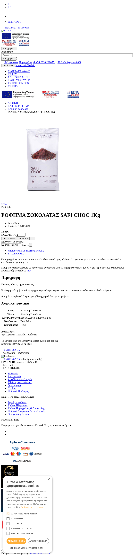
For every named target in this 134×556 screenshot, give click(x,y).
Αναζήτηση (7, 51)
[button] (28, 547)
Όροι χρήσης (14, 385)
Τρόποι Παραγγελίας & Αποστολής (26, 408)
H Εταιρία (13, 373)
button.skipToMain (25, 65)
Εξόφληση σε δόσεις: (12, 241)
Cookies (12, 388)
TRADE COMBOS (18, 83)
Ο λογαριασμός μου (18, 414)
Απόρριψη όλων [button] (38, 541)
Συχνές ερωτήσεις (17, 402)
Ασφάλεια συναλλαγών (20, 379)
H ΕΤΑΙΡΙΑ (14, 21)
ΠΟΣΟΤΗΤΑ (8, 234)
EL (9, 4)
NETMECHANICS (39, 553)
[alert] (27, 514)
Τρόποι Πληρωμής (17, 405)
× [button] (48, 479)
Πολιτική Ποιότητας (18, 391)
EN (9, 7)
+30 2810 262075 (10, 350)
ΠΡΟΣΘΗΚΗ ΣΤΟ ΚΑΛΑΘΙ (15, 238)
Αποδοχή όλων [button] (16, 541)
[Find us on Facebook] (9, 12)
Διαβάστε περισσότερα (32, 507)
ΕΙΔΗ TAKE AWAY (19, 71)
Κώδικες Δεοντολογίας (20, 382)
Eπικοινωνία (14, 376)
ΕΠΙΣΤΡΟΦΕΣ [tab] (16, 253)
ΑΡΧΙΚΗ (13, 103)
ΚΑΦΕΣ (12, 74)
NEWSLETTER (10, 419)
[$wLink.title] (15, 45)
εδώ (28, 270)
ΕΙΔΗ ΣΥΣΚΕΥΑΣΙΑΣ (20, 80)
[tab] (67, 277)
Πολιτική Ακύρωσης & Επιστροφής (26, 411)
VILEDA (13, 86)
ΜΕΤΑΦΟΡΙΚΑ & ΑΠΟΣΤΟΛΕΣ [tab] (26, 250)
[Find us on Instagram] (9, 16)
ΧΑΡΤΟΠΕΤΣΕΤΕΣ (19, 77)
